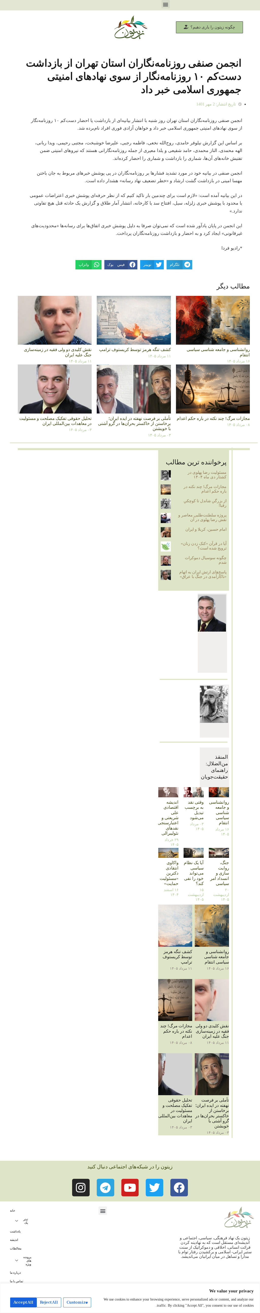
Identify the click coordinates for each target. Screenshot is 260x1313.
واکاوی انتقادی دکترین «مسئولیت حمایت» (169, 873)
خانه (12, 1210)
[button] (165, 4)
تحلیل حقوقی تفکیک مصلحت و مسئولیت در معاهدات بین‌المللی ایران (55, 421)
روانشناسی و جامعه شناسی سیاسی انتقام (219, 813)
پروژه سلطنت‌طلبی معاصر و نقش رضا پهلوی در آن (202, 517)
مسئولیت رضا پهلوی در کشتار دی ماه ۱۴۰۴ (207, 474)
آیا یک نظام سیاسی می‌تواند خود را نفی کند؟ (194, 873)
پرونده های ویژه (27, 1260)
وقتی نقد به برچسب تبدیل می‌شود (194, 810)
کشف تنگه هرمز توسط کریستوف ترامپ (135, 349)
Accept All (23, 1302)
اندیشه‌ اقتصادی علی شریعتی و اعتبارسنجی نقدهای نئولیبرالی (168, 818)
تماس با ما (16, 1281)
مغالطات (15, 1248)
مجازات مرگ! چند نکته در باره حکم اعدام (213, 418)
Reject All (49, 1302)
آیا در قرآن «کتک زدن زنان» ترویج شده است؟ (203, 545)
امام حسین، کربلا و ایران (205, 529)
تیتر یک (25, 1221)
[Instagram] (81, 1187)
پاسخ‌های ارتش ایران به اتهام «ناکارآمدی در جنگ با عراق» (202, 574)
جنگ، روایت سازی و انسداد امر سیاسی (219, 873)
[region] (130, 1298)
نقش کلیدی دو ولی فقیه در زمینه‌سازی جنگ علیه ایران (212, 1031)
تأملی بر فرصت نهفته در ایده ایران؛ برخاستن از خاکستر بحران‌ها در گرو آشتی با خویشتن (134, 423)
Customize (77, 1302)
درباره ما (15, 1272)
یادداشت (15, 1231)
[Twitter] (154, 1187)
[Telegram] (105, 1187)
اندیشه (14, 1240)
